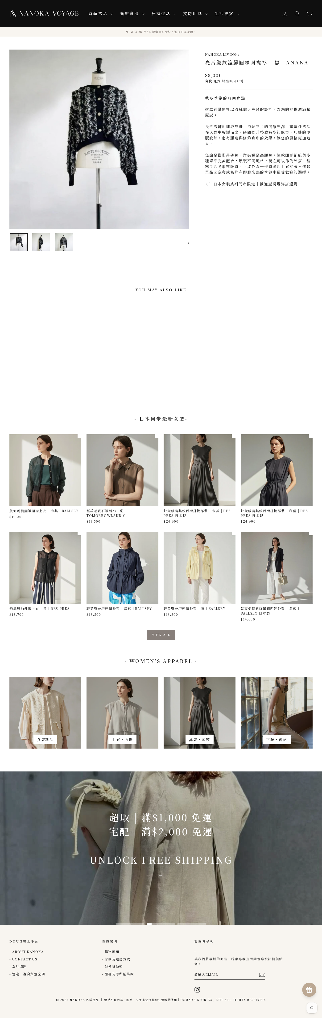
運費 (217, 81)
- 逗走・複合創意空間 (27, 974)
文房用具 (193, 13)
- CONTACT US (23, 959)
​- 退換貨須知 (112, 966)
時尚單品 (98, 13)
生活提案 (225, 13)
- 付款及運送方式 (116, 959)
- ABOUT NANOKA (26, 951)
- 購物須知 (110, 951)
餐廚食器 (130, 13)
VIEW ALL (161, 635)
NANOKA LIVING (221, 54)
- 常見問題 (18, 966)
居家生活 (162, 13)
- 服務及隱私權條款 (118, 974)
